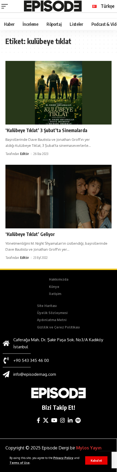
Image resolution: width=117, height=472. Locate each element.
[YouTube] (54, 420)
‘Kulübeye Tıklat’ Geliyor (30, 234)
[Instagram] (62, 420)
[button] (96, 460)
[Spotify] (78, 420)
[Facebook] (38, 420)
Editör (24, 154)
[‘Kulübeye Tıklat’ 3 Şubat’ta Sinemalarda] (58, 93)
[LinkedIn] (70, 420)
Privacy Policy (63, 457)
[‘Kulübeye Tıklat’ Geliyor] (58, 196)
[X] (46, 420)
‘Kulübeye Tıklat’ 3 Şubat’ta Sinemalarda (46, 130)
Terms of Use (20, 462)
